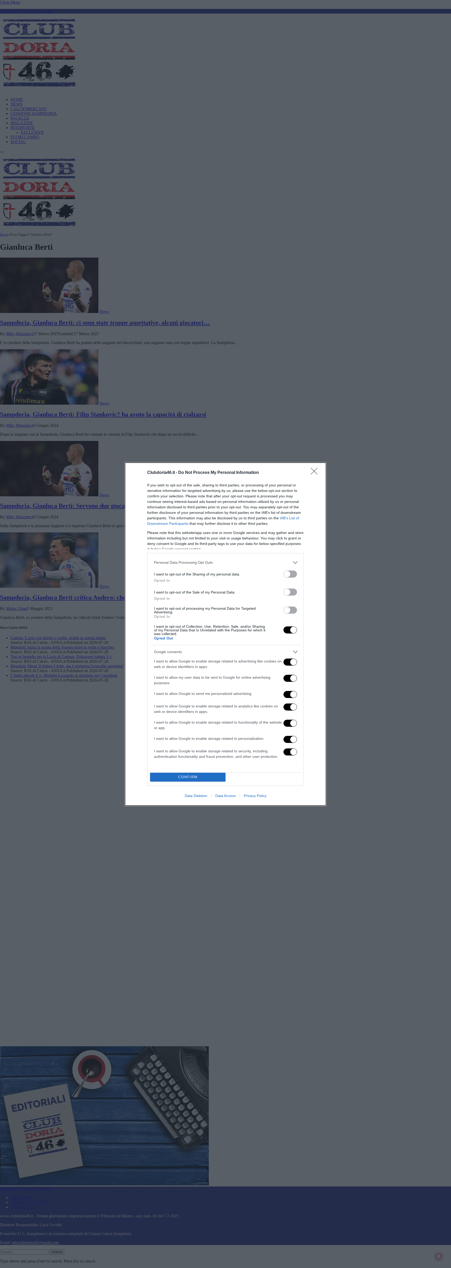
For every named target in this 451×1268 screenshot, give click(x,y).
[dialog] (225, 634)
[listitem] (225, 562)
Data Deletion (196, 796)
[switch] (290, 574)
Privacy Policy (255, 796)
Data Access (225, 796)
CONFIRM (188, 777)
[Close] (316, 473)
